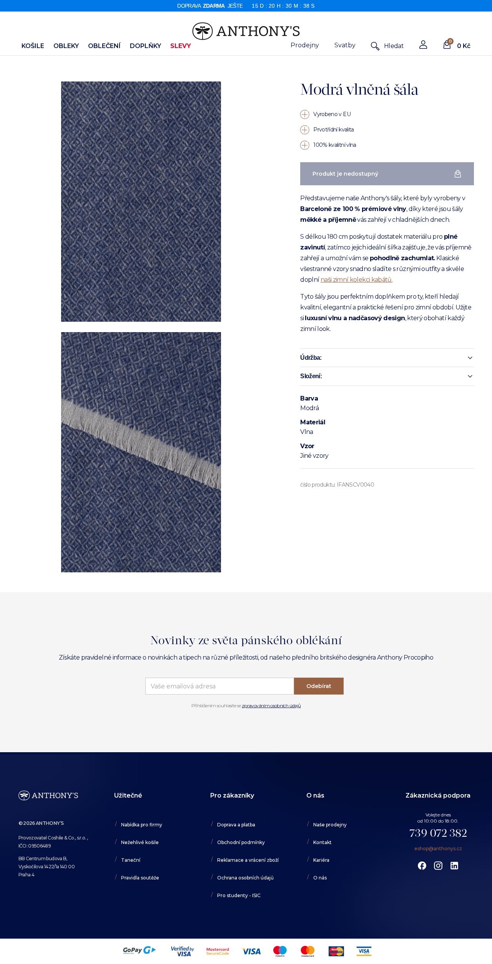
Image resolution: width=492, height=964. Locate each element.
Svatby (345, 45)
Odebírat (318, 686)
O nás (320, 878)
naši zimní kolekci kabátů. (356, 279)
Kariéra (321, 860)
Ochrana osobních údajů (245, 878)
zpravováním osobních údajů (271, 705)
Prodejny (305, 45)
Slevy (180, 46)
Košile (33, 46)
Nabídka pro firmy (141, 825)
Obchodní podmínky (241, 842)
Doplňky (145, 46)
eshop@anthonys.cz (438, 848)
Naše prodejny (330, 825)
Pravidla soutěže (140, 878)
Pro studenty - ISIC (239, 895)
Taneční (130, 860)
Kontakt (322, 842)
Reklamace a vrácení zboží (248, 860)
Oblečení (104, 46)
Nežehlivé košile (140, 842)
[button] (387, 358)
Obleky (66, 46)
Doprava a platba (236, 825)
